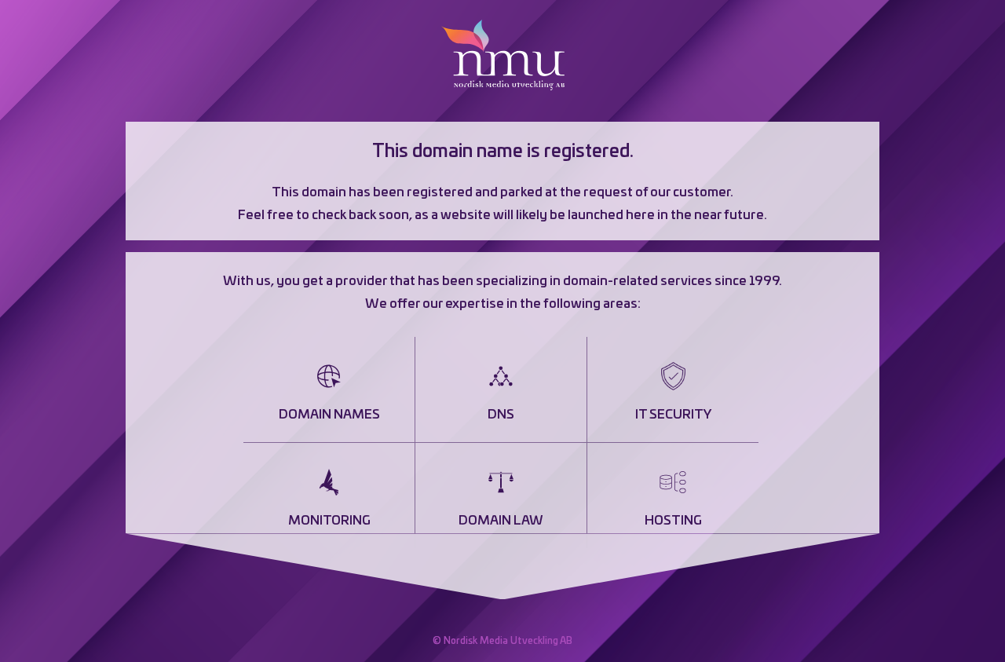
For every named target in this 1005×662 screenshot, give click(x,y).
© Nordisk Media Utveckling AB (502, 641)
